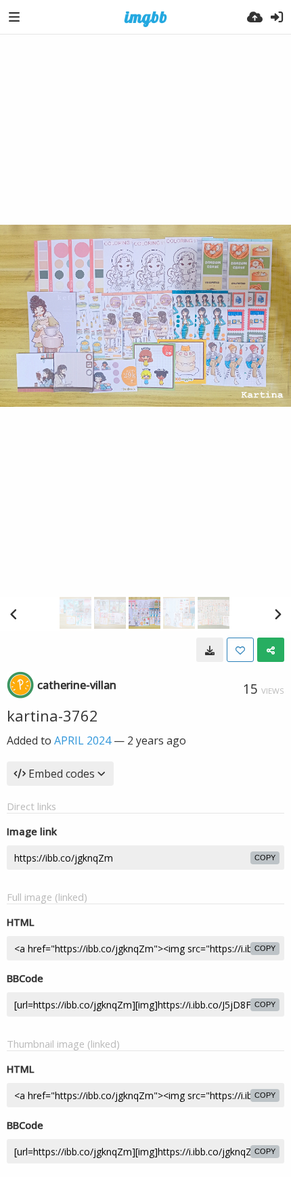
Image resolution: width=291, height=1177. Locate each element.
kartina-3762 (52, 715)
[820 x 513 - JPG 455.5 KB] (209, 650)
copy (264, 857)
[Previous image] (13, 613)
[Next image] (277, 613)
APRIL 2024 (82, 740)
